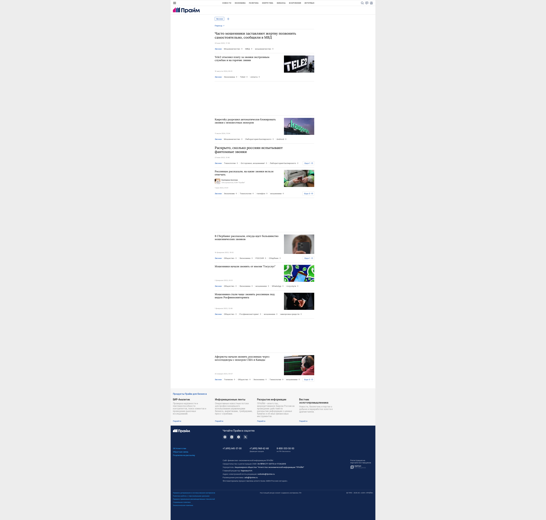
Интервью (310, 3)
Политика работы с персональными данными (191, 496)
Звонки (219, 19)
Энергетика (267, 3)
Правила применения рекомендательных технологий (194, 499)
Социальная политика (182, 502)
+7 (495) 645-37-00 (232, 448)
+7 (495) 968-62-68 (259, 449)
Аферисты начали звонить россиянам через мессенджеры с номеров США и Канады (242, 358)
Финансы (281, 3)
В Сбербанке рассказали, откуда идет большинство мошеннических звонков (246, 238)
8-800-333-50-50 (285, 449)
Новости (226, 3)
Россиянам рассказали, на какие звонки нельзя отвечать (244, 173)
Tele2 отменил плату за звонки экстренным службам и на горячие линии (242, 59)
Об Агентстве (179, 448)
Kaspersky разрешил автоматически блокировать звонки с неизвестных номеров (245, 121)
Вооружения (295, 3)
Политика (253, 3)
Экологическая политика (183, 505)
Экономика (240, 3)
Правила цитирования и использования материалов (194, 493)
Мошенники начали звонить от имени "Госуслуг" (245, 266)
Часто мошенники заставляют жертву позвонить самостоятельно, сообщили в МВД (255, 35)
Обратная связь (180, 452)
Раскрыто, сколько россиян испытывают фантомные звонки (249, 150)
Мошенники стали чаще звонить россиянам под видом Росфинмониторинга (245, 296)
